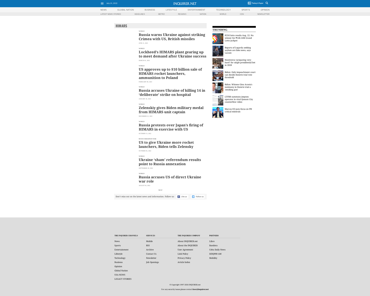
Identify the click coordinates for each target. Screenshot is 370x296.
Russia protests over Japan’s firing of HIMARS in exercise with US (171, 127)
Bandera (213, 245)
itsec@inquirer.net (201, 289)
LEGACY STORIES (123, 279)
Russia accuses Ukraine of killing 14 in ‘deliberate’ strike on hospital (172, 92)
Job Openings (152, 262)
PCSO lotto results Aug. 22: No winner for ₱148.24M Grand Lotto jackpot (239, 38)
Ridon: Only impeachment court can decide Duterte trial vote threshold (240, 75)
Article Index (184, 262)
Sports (117, 245)
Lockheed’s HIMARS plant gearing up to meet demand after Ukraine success (172, 54)
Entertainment (121, 249)
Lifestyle (118, 253)
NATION (203, 14)
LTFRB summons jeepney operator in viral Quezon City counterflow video (239, 99)
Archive (150, 249)
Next (160, 190)
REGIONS (182, 14)
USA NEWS (119, 274)
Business (118, 262)
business (150, 10)
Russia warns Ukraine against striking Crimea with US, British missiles (172, 36)
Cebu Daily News (217, 249)
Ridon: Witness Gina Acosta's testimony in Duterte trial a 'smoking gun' (238, 87)
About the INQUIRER (188, 245)
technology (223, 10)
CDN (242, 14)
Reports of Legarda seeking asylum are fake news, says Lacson (238, 50)
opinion (265, 10)
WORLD (223, 14)
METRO (161, 14)
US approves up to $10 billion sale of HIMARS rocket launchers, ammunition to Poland (170, 73)
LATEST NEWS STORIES (110, 14)
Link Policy (183, 253)
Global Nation (121, 270)
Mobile (149, 241)
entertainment (196, 10)
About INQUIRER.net (188, 241)
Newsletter (151, 258)
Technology (119, 258)
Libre (211, 241)
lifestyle (171, 10)
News (103, 10)
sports (246, 10)
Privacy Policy (184, 258)
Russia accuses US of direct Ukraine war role (170, 179)
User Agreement (185, 249)
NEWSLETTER (263, 14)
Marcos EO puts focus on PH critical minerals (238, 110)
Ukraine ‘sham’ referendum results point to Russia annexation (170, 161)
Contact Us (151, 253)
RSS (148, 245)
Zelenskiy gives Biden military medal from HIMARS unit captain (171, 109)
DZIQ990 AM (215, 253)
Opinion (118, 266)
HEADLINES (140, 14)
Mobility (213, 258)
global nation (125, 10)
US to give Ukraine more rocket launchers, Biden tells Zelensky (166, 144)
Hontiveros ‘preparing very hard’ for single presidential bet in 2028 (240, 62)
